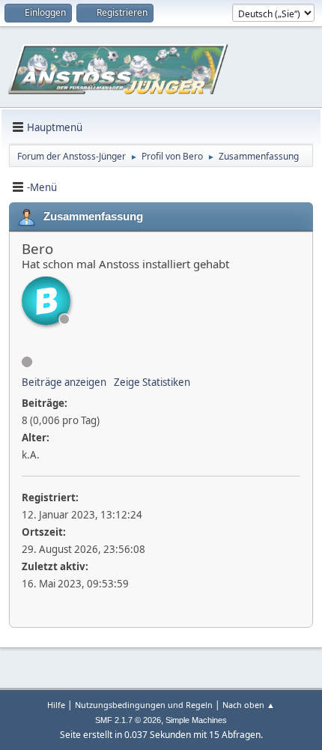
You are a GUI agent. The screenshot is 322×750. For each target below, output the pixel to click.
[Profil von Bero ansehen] (46, 300)
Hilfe (56, 704)
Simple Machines (196, 720)
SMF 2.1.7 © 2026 (128, 720)
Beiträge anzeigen (64, 382)
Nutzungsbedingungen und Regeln (144, 704)
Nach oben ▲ (248, 704)
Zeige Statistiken (152, 382)
